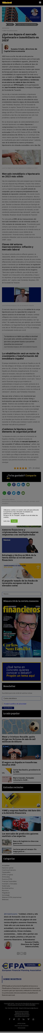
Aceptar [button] (14, 521)
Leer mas (7, 521)
